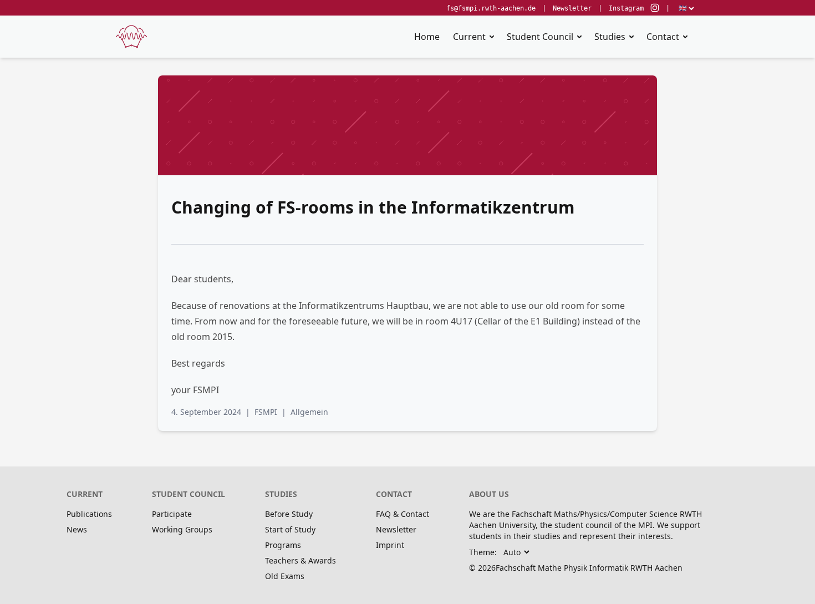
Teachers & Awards (300, 560)
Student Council (540, 37)
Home (427, 37)
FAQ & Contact (402, 514)
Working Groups (182, 529)
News (77, 529)
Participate (172, 514)
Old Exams (284, 576)
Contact (662, 37)
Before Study (289, 514)
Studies (609, 37)
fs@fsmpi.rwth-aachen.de (491, 8)
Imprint (390, 545)
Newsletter (572, 8)
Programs (283, 545)
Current (469, 37)
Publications (89, 514)
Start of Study (290, 529)
